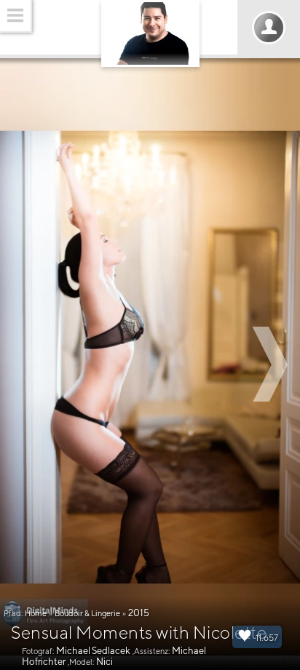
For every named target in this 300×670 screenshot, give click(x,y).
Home (36, 613)
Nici (104, 661)
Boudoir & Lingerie (87, 613)
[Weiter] (272, 364)
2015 (138, 612)
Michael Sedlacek (93, 650)
